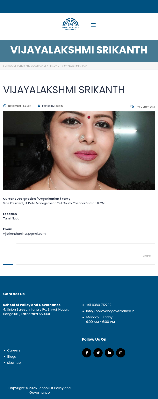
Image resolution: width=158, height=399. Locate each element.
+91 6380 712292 (98, 305)
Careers (13, 350)
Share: (147, 256)
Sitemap (14, 362)
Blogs (11, 356)
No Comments (145, 106)
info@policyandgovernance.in (110, 311)
